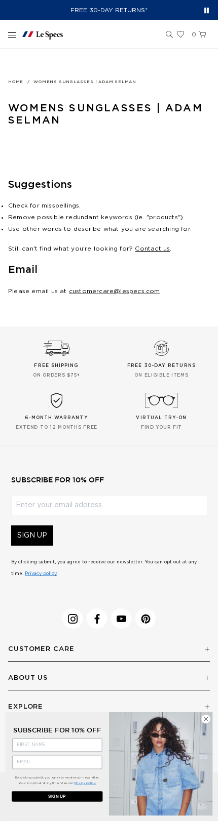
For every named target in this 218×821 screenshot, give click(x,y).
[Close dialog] (205, 718)
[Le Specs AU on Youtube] (121, 618)
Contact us (152, 248)
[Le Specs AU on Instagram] (72, 618)
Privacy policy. (41, 573)
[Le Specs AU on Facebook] (97, 618)
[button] (169, 35)
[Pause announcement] (206, 10)
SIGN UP (32, 535)
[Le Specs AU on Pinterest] (145, 618)
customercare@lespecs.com (114, 291)
